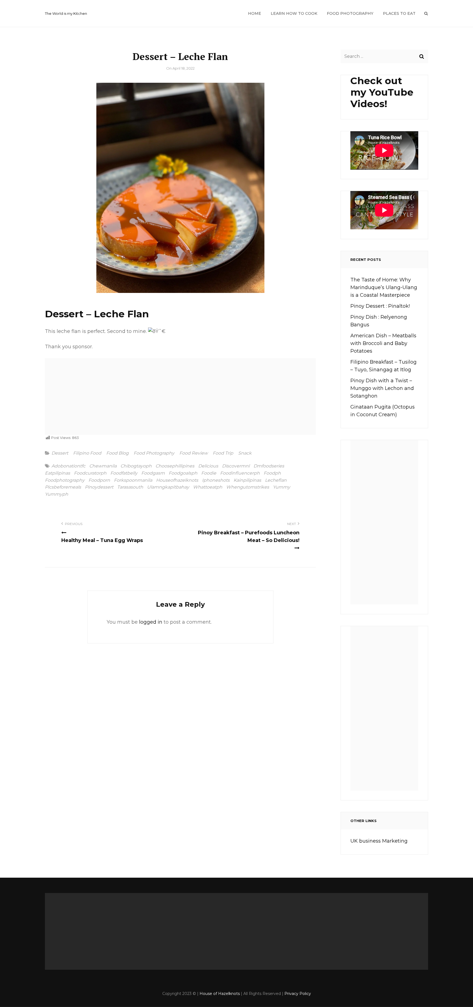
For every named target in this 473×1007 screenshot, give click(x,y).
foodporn (99, 480)
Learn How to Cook (294, 13)
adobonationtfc (68, 466)
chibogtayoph (136, 466)
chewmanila (103, 466)
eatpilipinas (57, 473)
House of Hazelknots (220, 993)
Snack (245, 453)
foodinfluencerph (240, 473)
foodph (272, 473)
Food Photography (350, 13)
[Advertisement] (182, 398)
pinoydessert (99, 487)
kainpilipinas (247, 480)
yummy (281, 487)
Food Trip (223, 453)
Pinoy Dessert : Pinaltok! (380, 306)
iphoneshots (216, 480)
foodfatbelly (123, 473)
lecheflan (276, 480)
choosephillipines (174, 466)
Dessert (59, 453)
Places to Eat (399, 13)
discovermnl (236, 466)
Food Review (193, 453)
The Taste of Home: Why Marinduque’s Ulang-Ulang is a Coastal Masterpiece (383, 287)
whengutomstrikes (247, 487)
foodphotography (65, 480)
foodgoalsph (183, 473)
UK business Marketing (379, 841)
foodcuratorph (90, 473)
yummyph (56, 494)
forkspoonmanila (133, 480)
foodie (208, 473)
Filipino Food (87, 453)
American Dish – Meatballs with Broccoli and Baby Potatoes (383, 343)
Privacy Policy (297, 993)
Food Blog (117, 453)
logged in (150, 622)
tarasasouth (130, 487)
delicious (208, 466)
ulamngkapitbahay (168, 487)
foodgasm (153, 473)
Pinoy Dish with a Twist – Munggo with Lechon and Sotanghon (382, 388)
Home (254, 13)
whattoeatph (207, 487)
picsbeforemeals (63, 487)
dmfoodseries (268, 466)
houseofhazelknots (177, 480)
